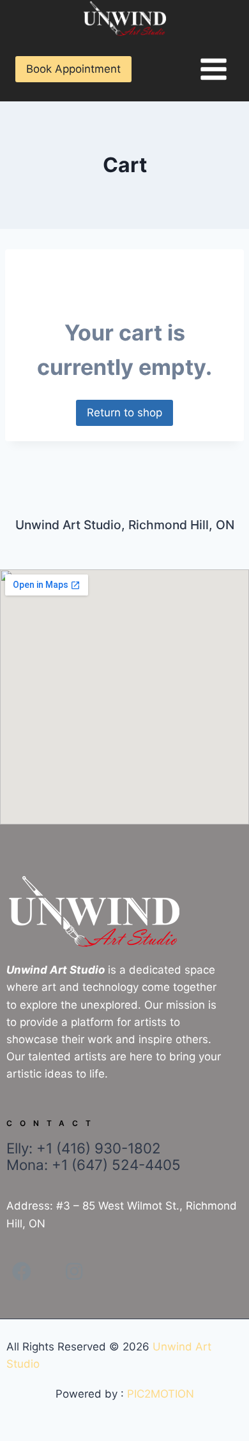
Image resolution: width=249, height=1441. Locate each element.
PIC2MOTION (160, 1393)
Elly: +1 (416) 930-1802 (93, 1156)
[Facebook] (21, 1271)
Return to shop (124, 412)
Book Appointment (73, 68)
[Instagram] (74, 1271)
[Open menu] (213, 68)
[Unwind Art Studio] (124, 19)
